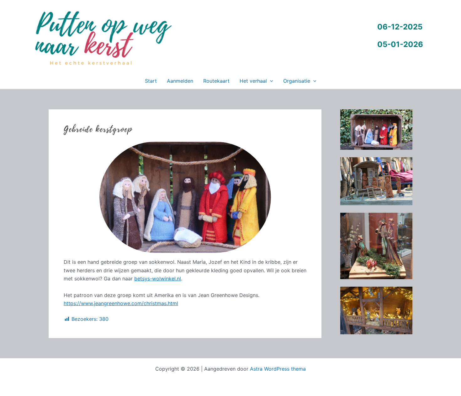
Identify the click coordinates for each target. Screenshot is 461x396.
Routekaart (216, 81)
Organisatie (296, 81)
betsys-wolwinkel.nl (157, 278)
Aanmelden (180, 81)
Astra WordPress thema (278, 369)
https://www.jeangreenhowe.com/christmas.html (121, 303)
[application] (270, 81)
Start (151, 81)
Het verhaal (253, 81)
